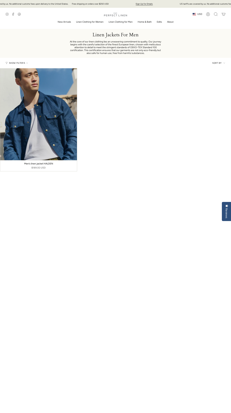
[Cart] (223, 14)
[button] (90, 22)
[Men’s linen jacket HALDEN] (38, 114)
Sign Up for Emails (144, 4)
